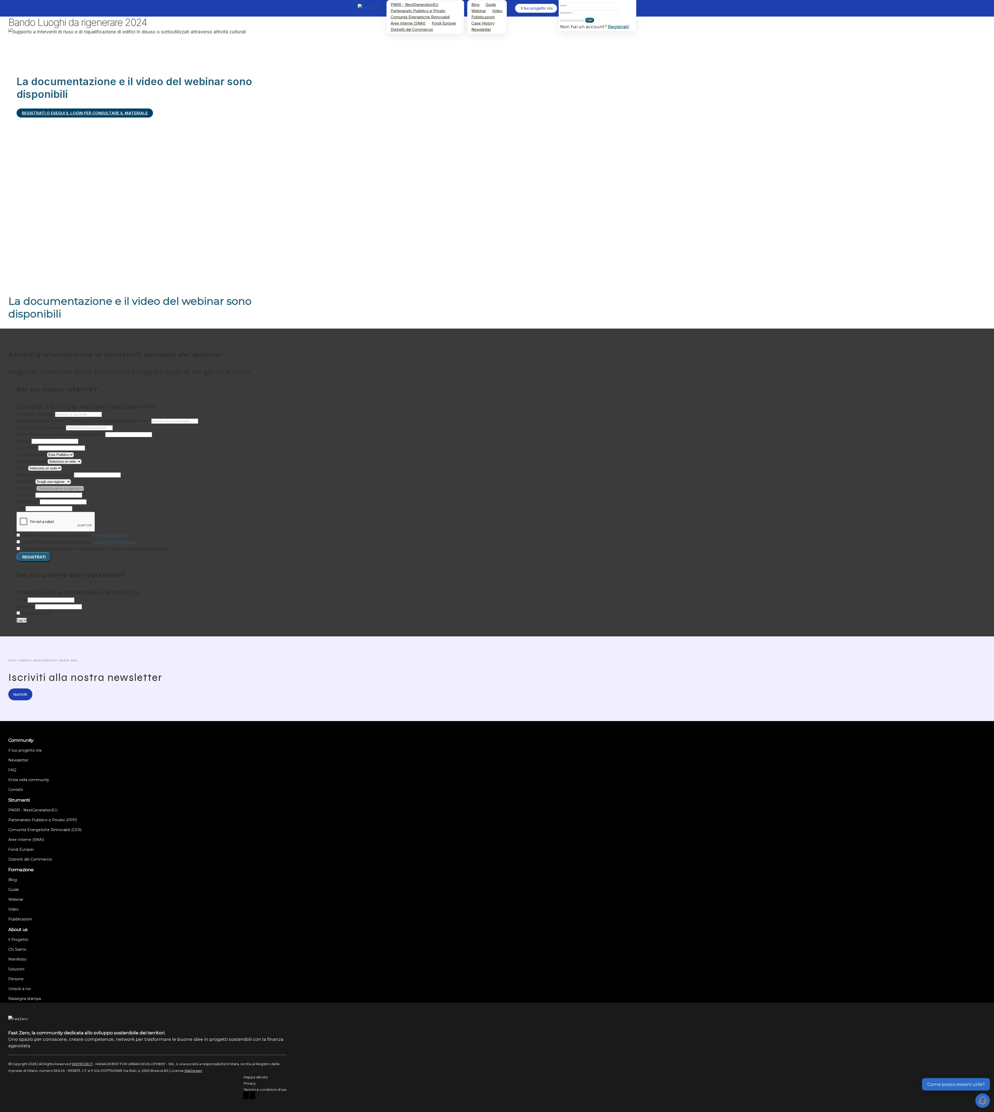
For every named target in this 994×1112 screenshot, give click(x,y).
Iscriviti (20, 694)
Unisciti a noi (19, 988)
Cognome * (27, 448)
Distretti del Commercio (412, 29)
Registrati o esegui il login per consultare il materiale (85, 113)
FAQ (12, 770)
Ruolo (22, 468)
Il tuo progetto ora (24, 750)
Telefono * (26, 495)
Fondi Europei (444, 23)
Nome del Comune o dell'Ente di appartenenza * (60, 434)
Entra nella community (28, 779)
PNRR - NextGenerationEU (414, 4)
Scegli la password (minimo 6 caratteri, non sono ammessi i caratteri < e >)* (83, 421)
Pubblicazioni (483, 16)
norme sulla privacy (110, 535)
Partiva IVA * (28, 501)
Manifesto (17, 959)
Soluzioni (16, 969)
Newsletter (481, 29)
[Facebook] (246, 1095)
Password (565, 12)
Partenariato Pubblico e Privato (418, 10)
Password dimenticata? (572, 20)
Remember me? (36, 613)
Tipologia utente (31, 454)
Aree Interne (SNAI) (408, 23)
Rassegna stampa (24, 998)
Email (563, 5)
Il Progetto (18, 939)
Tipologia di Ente (32, 461)
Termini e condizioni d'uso (265, 1090)
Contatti (15, 789)
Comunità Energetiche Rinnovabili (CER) (45, 829)
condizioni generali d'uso (115, 542)
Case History (482, 23)
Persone (16, 979)
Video (497, 10)
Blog (475, 4)
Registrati (618, 26)
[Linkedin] (252, 1095)
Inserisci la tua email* (35, 414)
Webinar (478, 10)
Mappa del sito (256, 1077)
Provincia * (26, 488)
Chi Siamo (17, 949)
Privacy (250, 1083)
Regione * (25, 481)
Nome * (24, 441)
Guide (491, 4)
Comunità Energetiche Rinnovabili (420, 16)
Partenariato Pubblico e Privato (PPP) (42, 820)
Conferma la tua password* (41, 427)
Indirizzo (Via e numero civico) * (45, 475)
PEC (21, 508)
